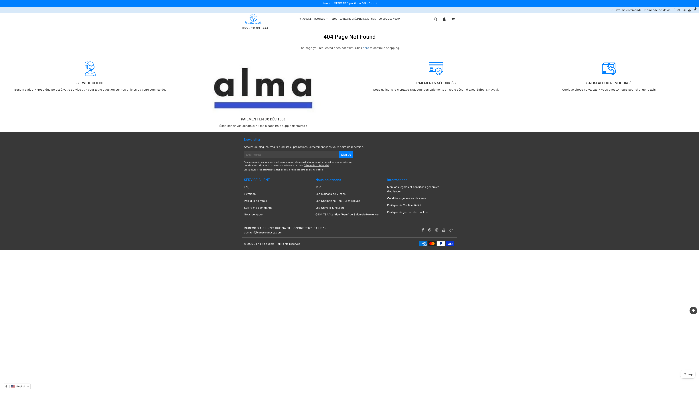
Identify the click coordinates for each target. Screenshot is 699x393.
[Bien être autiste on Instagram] (684, 10)
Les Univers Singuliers (330, 207)
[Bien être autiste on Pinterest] (679, 10)
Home (245, 28)
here (366, 47)
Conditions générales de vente (406, 198)
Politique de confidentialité (316, 165)
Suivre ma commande (626, 10)
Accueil (307, 19)
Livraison (250, 193)
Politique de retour (255, 200)
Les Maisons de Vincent (330, 193)
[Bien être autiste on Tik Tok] (695, 10)
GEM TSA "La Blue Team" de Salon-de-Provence (346, 214)
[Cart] (453, 19)
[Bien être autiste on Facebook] (674, 10)
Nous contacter (254, 214)
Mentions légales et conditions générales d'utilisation (413, 189)
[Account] (444, 19)
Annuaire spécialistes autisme (358, 19)
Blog (334, 19)
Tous (318, 186)
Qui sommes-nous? (389, 19)
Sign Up (346, 154)
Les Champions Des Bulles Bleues (337, 200)
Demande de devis (657, 10)
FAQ (247, 186)
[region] (349, 3)
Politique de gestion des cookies (408, 212)
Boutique (319, 19)
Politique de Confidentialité (404, 205)
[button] (17, 386)
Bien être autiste (264, 243)
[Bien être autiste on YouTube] (690, 10)
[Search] (435, 19)
